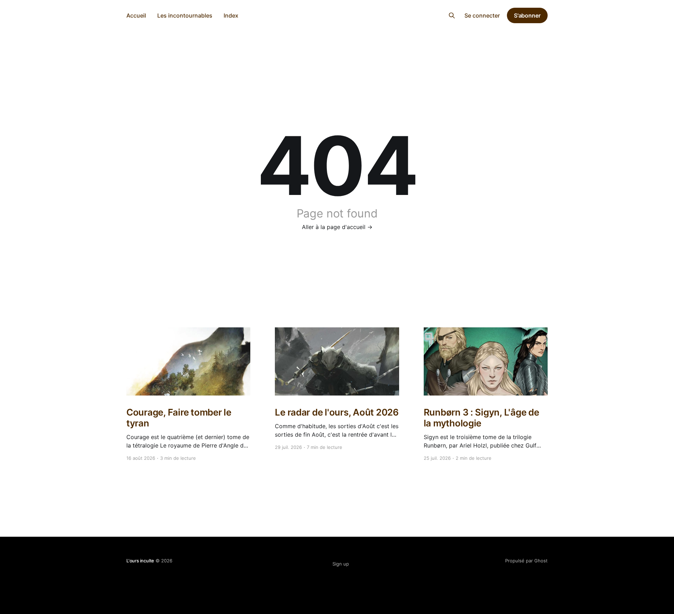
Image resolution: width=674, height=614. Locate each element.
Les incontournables (184, 15)
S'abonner (527, 15)
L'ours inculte (337, 14)
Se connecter (482, 15)
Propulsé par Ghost (526, 560)
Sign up (340, 564)
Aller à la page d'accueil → (337, 226)
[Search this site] (451, 15)
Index (231, 15)
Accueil (136, 15)
